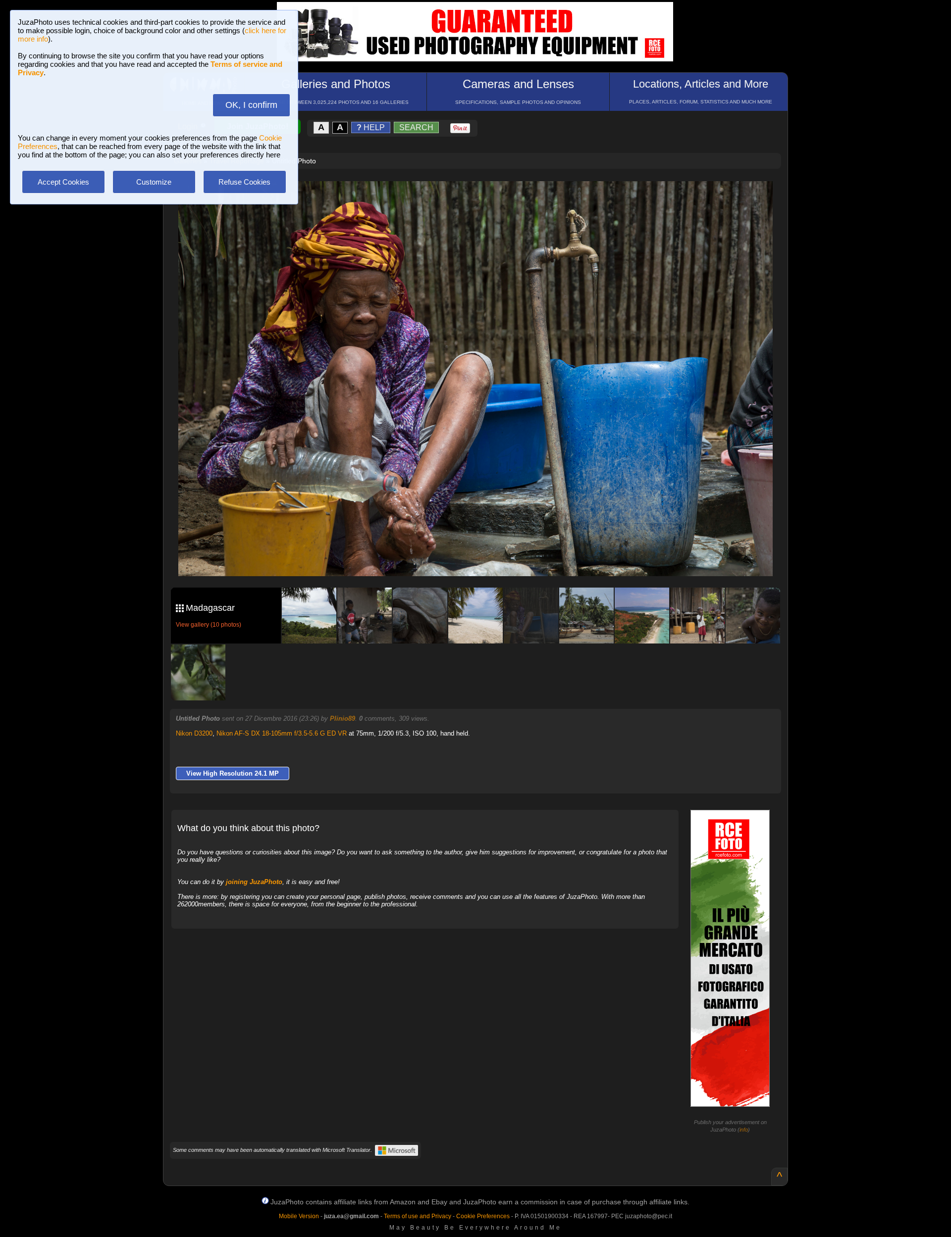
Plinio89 (342, 718)
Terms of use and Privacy (417, 1216)
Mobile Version (299, 1216)
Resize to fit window (481, 199)
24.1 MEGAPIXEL (483, 557)
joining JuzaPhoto (254, 882)
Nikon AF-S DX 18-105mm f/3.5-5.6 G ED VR (281, 733)
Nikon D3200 (194, 733)
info (744, 1130)
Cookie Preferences (483, 1216)
